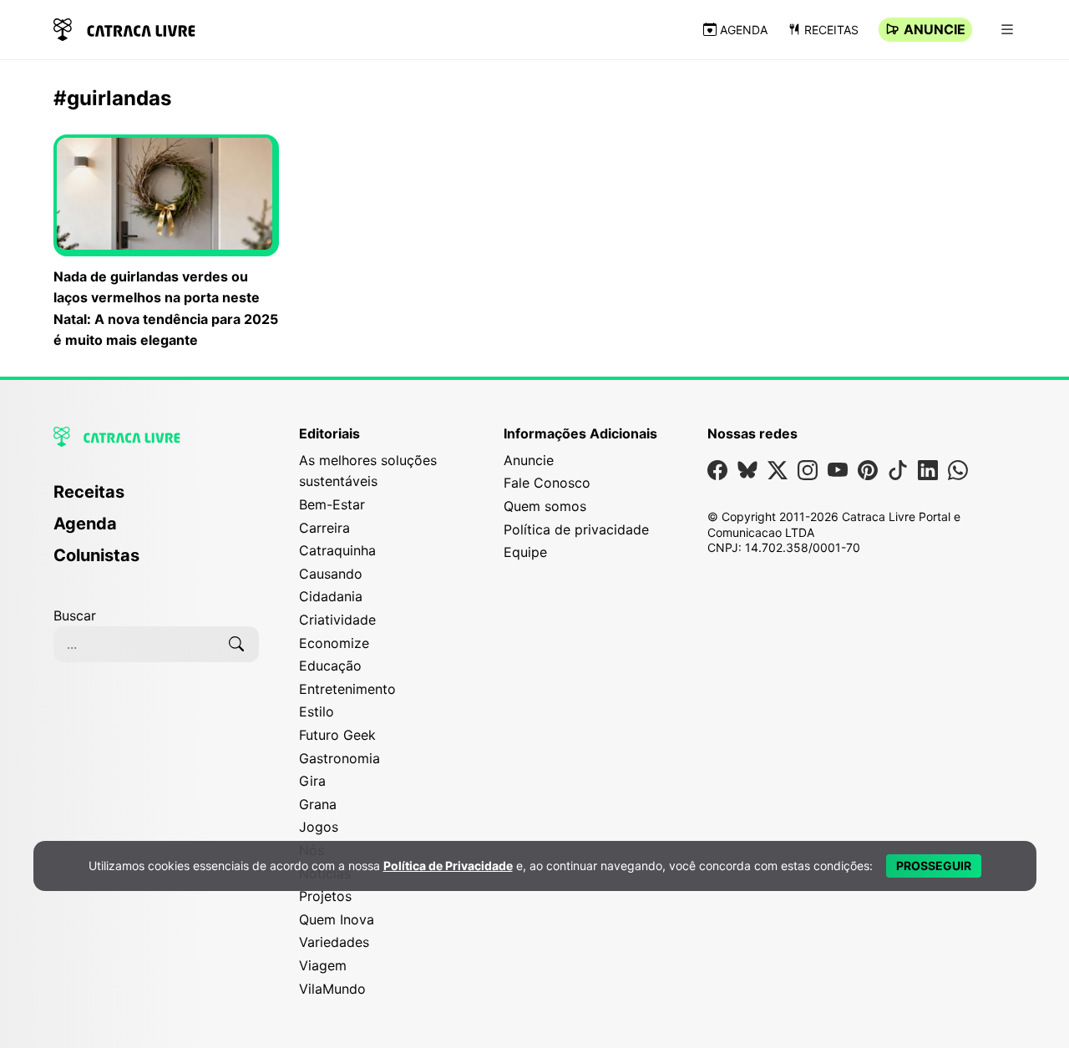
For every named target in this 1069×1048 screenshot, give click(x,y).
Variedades (334, 942)
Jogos (318, 826)
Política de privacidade (576, 529)
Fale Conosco (547, 482)
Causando (330, 573)
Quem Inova (336, 919)
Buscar (74, 615)
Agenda (744, 30)
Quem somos (545, 506)
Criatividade (337, 619)
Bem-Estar (332, 504)
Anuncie (934, 29)
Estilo (316, 711)
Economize (334, 643)
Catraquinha (337, 550)
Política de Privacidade (448, 865)
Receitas (831, 30)
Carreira (324, 527)
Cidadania (330, 596)
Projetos (325, 896)
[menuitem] (156, 499)
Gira (312, 780)
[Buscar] (236, 643)
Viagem (323, 965)
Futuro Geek (337, 735)
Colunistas (96, 555)
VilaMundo (332, 988)
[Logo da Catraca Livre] (124, 28)
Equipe (525, 552)
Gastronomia (339, 758)
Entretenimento (347, 689)
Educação (330, 665)
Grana (318, 804)
